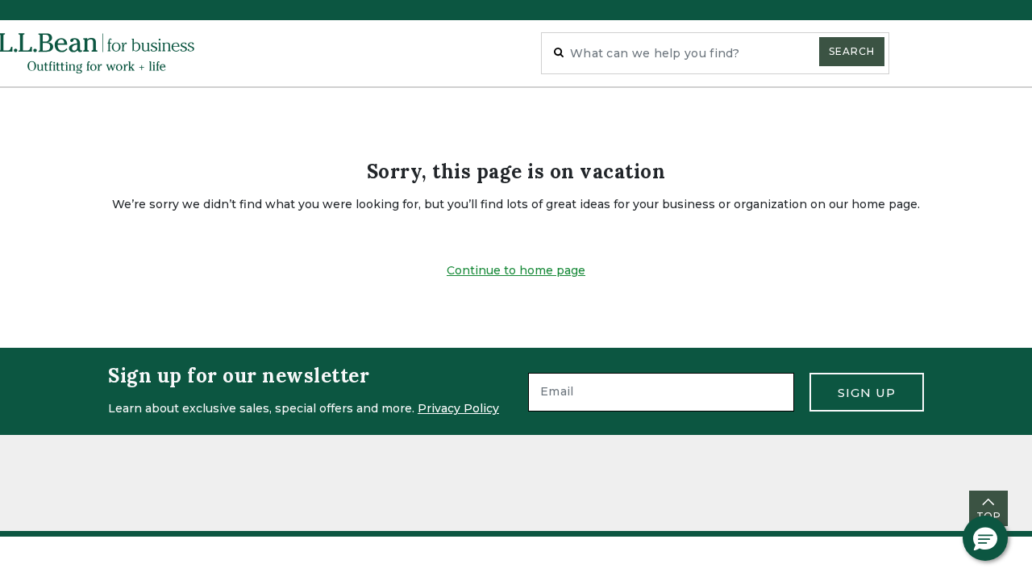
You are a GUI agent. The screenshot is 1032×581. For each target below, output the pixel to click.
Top (988, 516)
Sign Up (867, 392)
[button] (985, 538)
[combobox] (715, 53)
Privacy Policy (458, 408)
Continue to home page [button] (516, 270)
